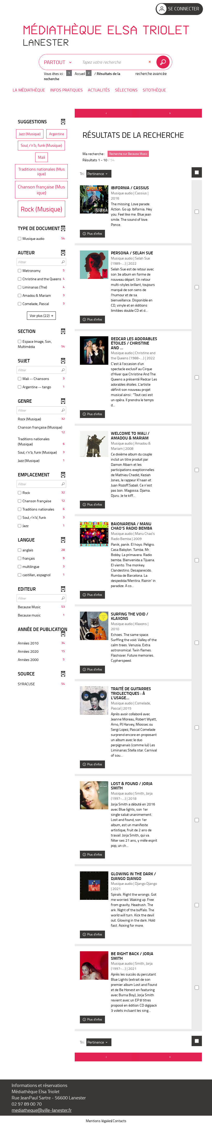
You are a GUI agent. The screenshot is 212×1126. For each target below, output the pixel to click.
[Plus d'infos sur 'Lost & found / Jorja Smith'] (94, 795)
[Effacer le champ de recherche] (150, 62)
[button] (29, 90)
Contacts (119, 1120)
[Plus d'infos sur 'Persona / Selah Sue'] (94, 264)
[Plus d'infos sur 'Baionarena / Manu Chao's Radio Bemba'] (94, 534)
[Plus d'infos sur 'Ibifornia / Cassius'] (94, 199)
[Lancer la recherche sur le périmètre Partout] (164, 62)
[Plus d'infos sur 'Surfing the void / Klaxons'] (94, 626)
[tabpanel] (106, 586)
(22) (40, 315)
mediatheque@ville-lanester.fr (42, 1110)
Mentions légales (99, 1120)
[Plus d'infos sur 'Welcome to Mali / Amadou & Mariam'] (94, 444)
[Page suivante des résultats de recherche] (170, 113)
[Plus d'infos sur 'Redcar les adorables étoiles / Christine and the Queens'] (94, 350)
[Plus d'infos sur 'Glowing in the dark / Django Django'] (94, 885)
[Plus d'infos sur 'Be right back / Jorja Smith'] (94, 965)
